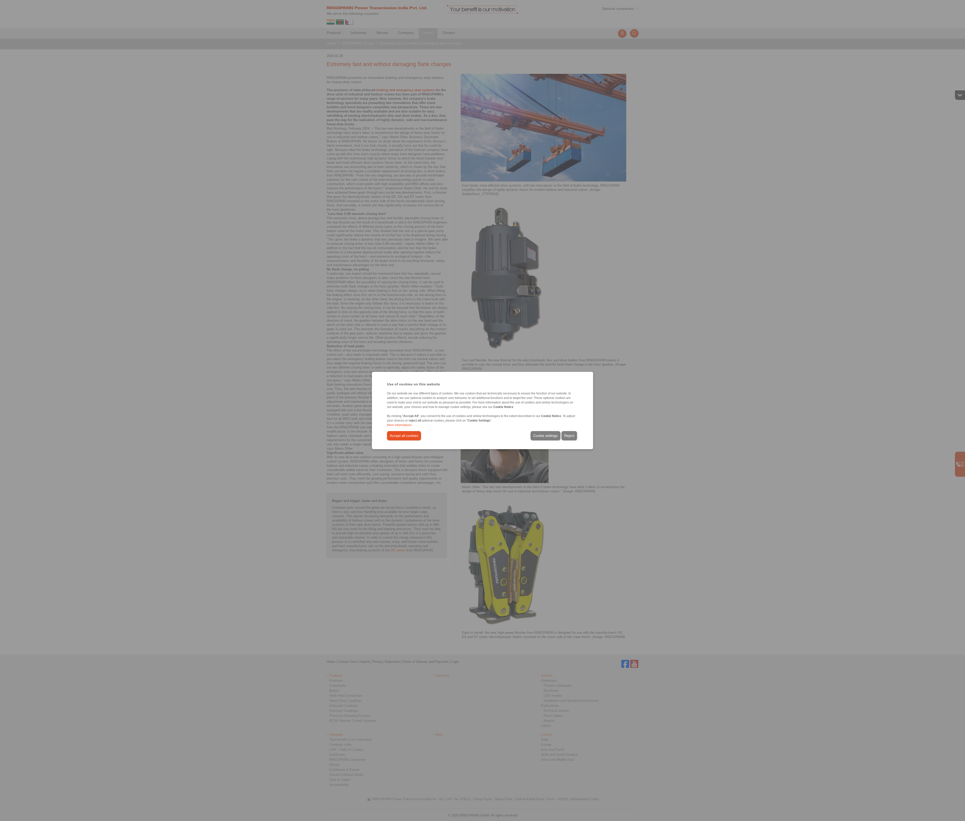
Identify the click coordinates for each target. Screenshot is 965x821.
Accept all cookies (404, 436)
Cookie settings (545, 436)
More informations (399, 425)
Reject (569, 436)
